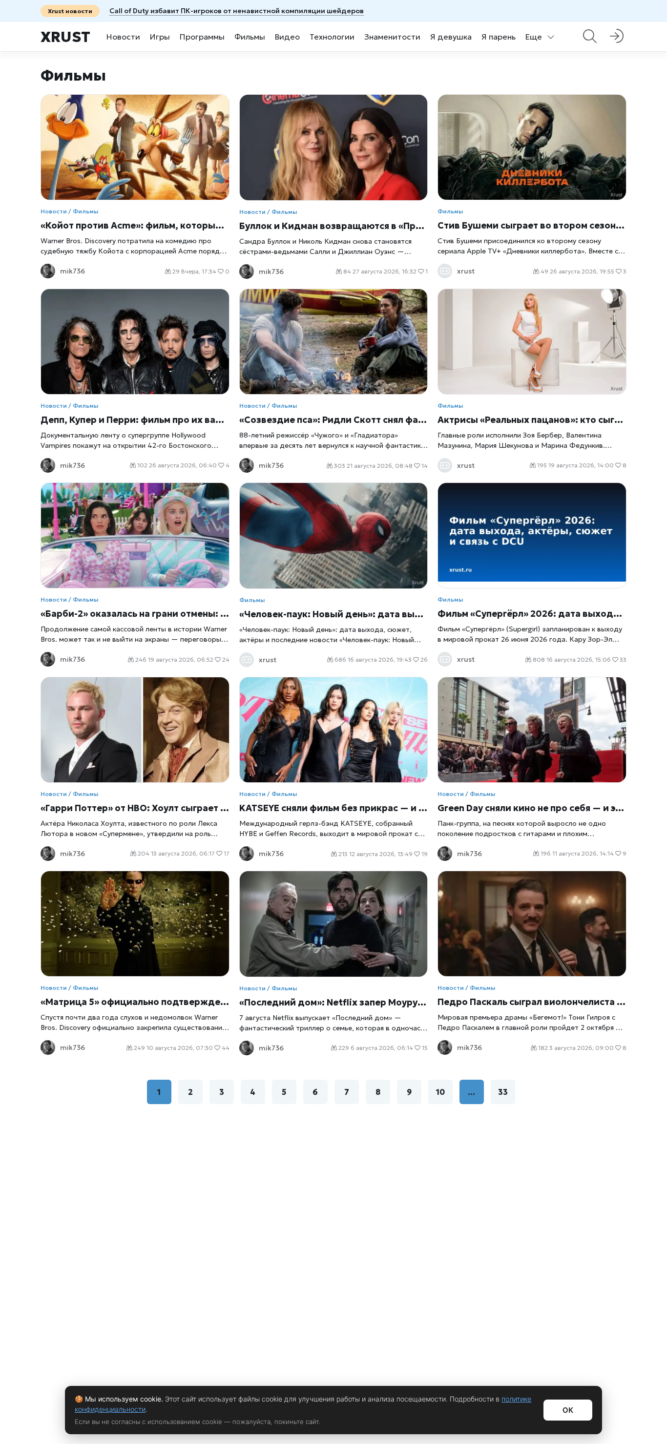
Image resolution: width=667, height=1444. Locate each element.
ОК (568, 1410)
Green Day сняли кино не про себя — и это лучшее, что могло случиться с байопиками (532, 808)
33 (503, 1092)
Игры (160, 37)
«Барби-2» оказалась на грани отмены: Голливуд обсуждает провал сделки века (135, 613)
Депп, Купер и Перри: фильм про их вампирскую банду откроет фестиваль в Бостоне (135, 419)
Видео (287, 37)
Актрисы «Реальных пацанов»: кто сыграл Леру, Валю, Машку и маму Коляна (532, 419)
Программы (202, 37)
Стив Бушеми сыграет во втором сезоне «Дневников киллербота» (532, 225)
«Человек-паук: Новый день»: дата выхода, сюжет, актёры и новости (333, 614)
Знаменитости (392, 37)
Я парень (498, 37)
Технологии (332, 37)
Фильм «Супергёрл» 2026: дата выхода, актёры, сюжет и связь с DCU (532, 613)
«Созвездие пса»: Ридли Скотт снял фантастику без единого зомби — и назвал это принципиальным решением (333, 419)
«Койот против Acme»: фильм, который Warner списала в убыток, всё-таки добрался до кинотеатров (135, 225)
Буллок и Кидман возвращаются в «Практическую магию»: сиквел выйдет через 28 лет (333, 225)
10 (440, 1092)
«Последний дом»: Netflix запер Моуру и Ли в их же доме (333, 1002)
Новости (123, 37)
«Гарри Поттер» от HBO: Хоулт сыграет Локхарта (135, 808)
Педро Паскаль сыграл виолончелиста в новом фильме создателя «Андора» (532, 1001)
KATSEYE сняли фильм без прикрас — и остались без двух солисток (333, 808)
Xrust (65, 37)
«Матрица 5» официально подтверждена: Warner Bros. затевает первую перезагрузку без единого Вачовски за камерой (135, 1001)
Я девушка (451, 37)
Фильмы (249, 37)
